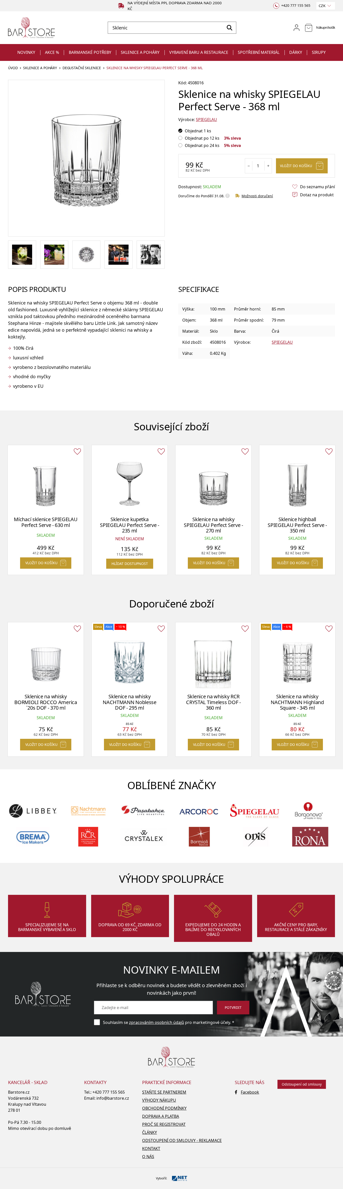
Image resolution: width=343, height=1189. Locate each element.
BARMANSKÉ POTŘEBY (90, 52)
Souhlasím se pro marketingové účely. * (168, 1022)
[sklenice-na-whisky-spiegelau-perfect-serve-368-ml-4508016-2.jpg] (86, 255)
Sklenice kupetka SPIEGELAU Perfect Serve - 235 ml (129, 525)
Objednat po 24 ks (202, 145)
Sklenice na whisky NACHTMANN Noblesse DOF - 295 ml (129, 702)
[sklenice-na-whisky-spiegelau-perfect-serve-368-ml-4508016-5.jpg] (151, 255)
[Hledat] (229, 28)
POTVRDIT (233, 1007)
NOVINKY (26, 52)
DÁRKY (295, 52)
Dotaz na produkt (317, 195)
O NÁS (148, 1156)
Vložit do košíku (296, 165)
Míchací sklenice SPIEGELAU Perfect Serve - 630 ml (45, 522)
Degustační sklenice (82, 68)
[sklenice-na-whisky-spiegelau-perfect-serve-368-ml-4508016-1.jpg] (54, 255)
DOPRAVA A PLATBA (160, 1116)
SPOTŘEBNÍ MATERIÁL (258, 52)
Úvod (13, 68)
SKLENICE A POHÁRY (140, 52)
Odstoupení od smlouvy (302, 1084)
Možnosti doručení (257, 196)
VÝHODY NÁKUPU (159, 1100)
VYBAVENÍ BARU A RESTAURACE (198, 52)
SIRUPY (319, 52)
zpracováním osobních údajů (156, 1022)
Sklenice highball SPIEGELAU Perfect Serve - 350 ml (297, 525)
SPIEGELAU (206, 119)
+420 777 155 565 (108, 1092)
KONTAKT (151, 1148)
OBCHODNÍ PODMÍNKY (164, 1108)
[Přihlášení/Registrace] (296, 27)
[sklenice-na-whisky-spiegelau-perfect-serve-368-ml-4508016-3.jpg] (22, 255)
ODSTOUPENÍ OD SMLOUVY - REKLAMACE (182, 1140)
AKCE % (52, 52)
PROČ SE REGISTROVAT (164, 1124)
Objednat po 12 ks (202, 138)
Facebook (250, 1092)
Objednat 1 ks (198, 131)
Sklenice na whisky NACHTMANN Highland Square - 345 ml (297, 702)
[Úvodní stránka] (31, 28)
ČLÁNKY (149, 1132)
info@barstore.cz (112, 1098)
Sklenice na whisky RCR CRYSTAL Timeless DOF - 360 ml (213, 702)
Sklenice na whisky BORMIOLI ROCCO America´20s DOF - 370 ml (45, 702)
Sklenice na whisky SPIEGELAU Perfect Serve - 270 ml (213, 525)
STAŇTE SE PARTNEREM (164, 1092)
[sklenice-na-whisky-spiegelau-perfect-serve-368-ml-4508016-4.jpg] (118, 255)
